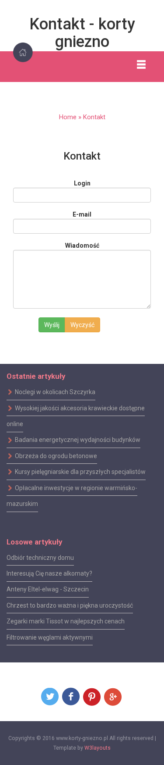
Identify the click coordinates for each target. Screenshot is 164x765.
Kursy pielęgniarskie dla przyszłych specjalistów (80, 471)
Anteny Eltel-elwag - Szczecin (48, 589)
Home (68, 117)
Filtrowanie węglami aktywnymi (50, 636)
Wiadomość (82, 245)
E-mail (82, 214)
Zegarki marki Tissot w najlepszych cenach (66, 621)
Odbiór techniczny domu (40, 557)
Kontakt (94, 117)
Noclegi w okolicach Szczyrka (55, 391)
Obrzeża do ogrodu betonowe (56, 455)
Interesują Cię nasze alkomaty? (49, 573)
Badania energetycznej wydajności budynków (77, 439)
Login (82, 183)
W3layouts (97, 748)
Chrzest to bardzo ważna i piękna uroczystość (70, 605)
